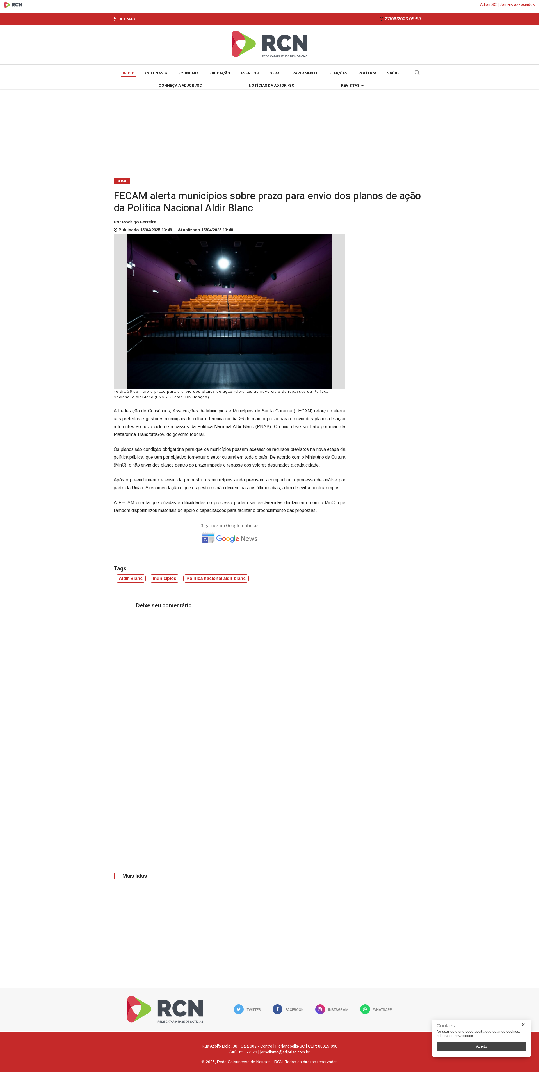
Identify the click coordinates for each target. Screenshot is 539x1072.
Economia (188, 73)
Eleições (338, 73)
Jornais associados (517, 4)
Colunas (154, 73)
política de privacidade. (455, 1036)
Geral (276, 73)
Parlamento (306, 73)
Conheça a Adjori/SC (180, 85)
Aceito (481, 1046)
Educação (219, 73)
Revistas (350, 85)
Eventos (250, 73)
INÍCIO (128, 73)
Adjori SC (488, 4)
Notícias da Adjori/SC (271, 85)
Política (367, 73)
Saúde (393, 73)
